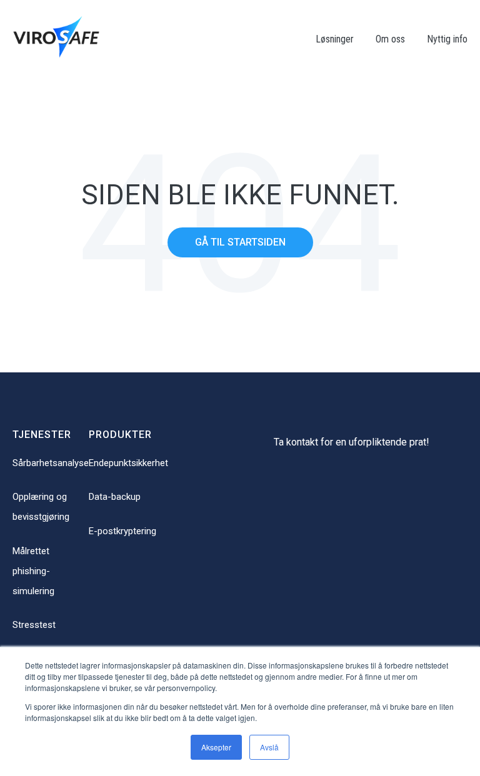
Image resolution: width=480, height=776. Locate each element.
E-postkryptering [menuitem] (122, 531)
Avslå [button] (269, 747)
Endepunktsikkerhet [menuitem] (128, 463)
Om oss (390, 39)
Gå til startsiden (240, 242)
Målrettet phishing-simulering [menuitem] (33, 571)
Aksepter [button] (216, 747)
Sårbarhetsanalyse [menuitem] (50, 463)
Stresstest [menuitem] (34, 624)
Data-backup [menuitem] (115, 496)
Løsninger (335, 39)
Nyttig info (447, 39)
